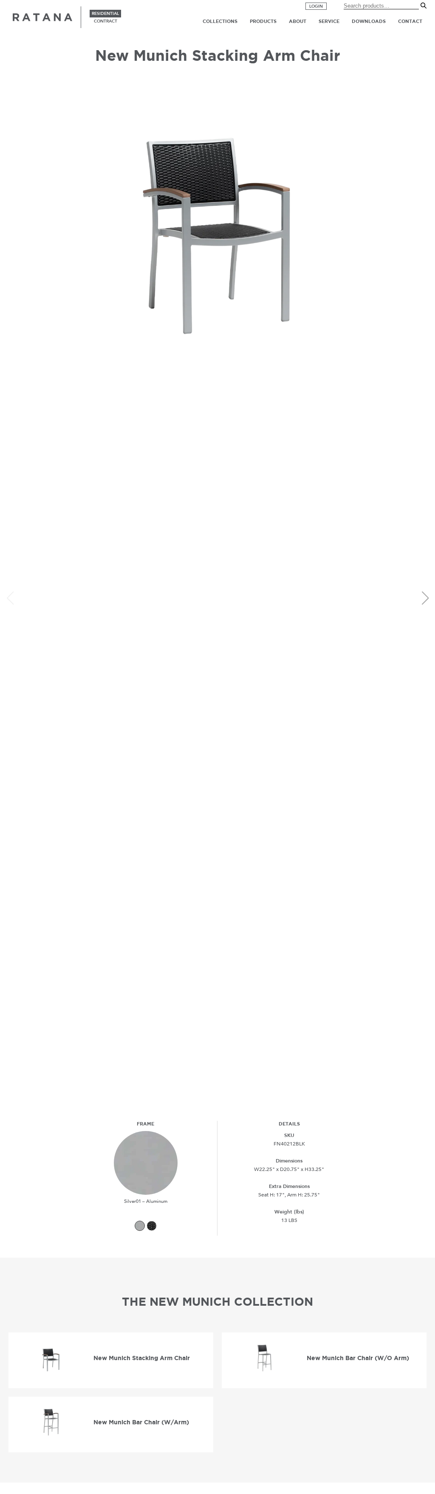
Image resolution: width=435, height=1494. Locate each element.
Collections (220, 21)
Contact (410, 21)
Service (329, 21)
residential (105, 14)
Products (263, 21)
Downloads (369, 21)
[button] (425, 598)
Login (316, 6)
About (297, 21)
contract (105, 21)
